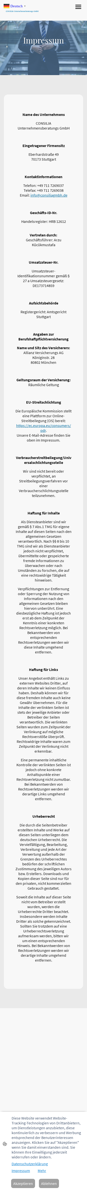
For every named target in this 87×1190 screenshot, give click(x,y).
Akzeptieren (23, 1183)
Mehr (42, 1170)
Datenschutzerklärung (30, 1163)
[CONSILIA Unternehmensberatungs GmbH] (24, 14)
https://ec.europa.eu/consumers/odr (43, 428)
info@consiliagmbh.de (48, 195)
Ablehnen (49, 1183)
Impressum (21, 1170)
